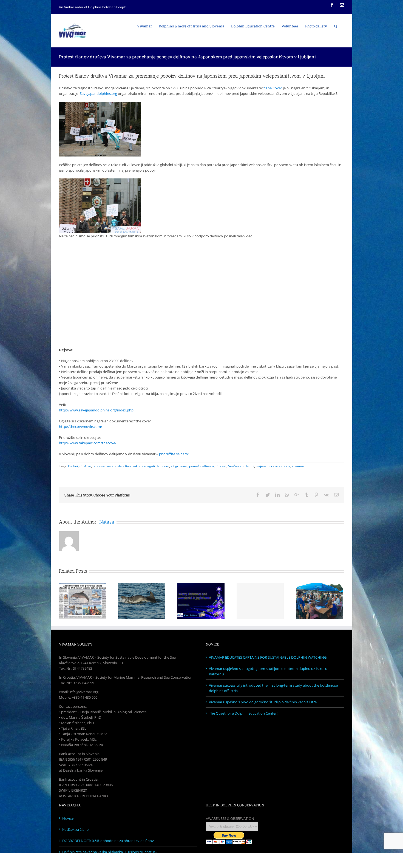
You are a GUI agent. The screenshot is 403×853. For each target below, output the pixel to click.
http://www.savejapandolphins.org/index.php (96, 410)
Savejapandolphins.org (98, 93)
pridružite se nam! (174, 453)
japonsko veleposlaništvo (112, 466)
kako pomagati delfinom (150, 466)
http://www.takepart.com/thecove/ (88, 442)
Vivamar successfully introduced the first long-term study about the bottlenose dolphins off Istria (273, 688)
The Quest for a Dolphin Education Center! (243, 713)
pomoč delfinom (201, 466)
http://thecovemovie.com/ (80, 426)
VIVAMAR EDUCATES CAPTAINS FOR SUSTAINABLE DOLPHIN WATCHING (268, 657)
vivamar (298, 466)
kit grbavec (179, 466)
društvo (85, 466)
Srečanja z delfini (241, 466)
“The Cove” (273, 88)
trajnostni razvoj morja (273, 466)
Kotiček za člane (75, 829)
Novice (67, 818)
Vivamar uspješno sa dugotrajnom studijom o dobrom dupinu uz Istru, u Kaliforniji (268, 671)
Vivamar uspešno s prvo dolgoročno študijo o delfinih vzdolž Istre (263, 702)
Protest (220, 466)
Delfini (73, 466)
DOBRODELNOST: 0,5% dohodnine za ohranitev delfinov (108, 840)
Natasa (106, 522)
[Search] (335, 25)
